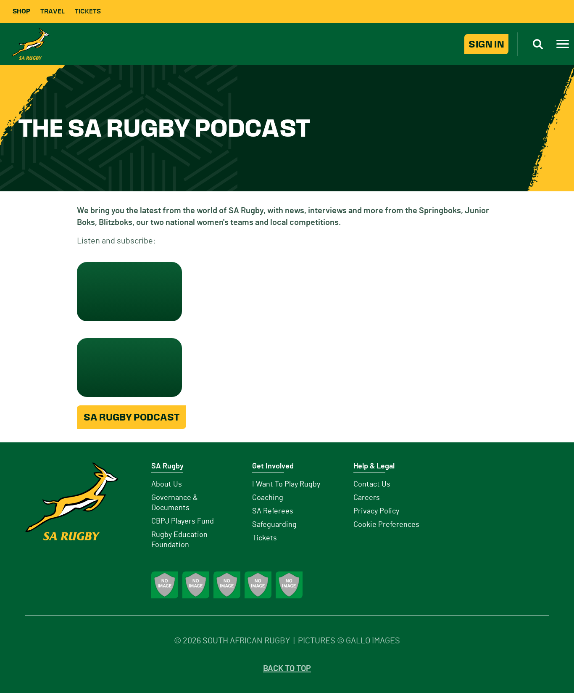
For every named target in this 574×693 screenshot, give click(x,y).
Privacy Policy (376, 511)
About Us (166, 484)
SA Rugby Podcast (131, 417)
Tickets (88, 11)
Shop (21, 11)
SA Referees (272, 511)
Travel (52, 11)
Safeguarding (274, 525)
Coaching (267, 498)
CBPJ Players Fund (182, 521)
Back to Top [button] (287, 668)
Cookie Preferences (386, 525)
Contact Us (371, 484)
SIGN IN (486, 44)
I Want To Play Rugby (286, 484)
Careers (366, 498)
